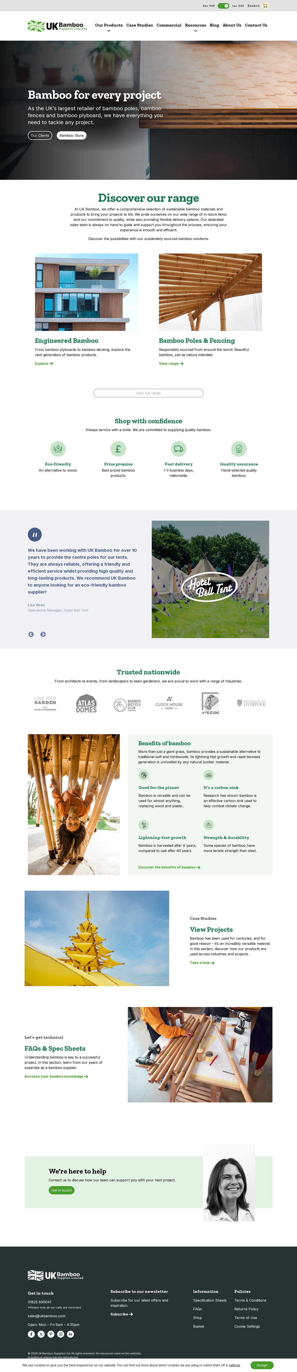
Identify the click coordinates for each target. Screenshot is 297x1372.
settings (234, 1365)
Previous (30, 634)
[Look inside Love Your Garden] (45, 703)
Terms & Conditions (250, 1300)
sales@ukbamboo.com (46, 1316)
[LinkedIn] (70, 1334)
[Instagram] (60, 1334)
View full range (148, 393)
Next (42, 634)
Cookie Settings (247, 1326)
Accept (262, 1365)
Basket (253, 5)
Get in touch (62, 1190)
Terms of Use (245, 1317)
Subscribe (119, 1314)
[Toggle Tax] (223, 6)
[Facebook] (31, 1334)
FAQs (197, 1309)
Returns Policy (246, 1309)
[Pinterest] (50, 1334)
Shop (197, 1317)
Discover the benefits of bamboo (166, 867)
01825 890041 (39, 1302)
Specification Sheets (210, 1300)
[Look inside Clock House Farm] (169, 703)
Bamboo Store (72, 135)
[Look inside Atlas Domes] (86, 703)
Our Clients (40, 135)
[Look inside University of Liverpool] (252, 703)
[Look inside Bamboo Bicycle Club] (128, 703)
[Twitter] (41, 1334)
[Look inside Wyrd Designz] (210, 703)
